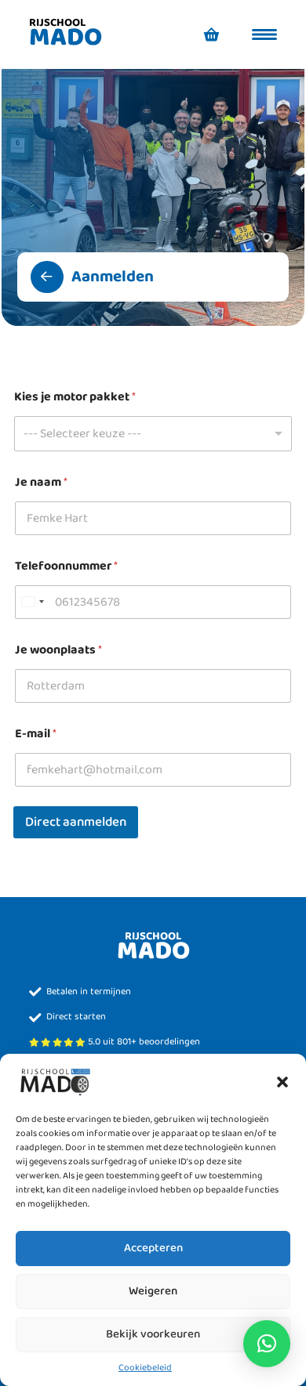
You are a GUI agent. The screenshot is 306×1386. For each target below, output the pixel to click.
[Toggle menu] (264, 35)
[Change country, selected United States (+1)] (32, 602)
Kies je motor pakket (75, 396)
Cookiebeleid (145, 1367)
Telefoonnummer (66, 566)
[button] (282, 1081)
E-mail (35, 733)
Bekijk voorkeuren (153, 1334)
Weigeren (153, 1291)
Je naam (41, 482)
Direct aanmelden (75, 822)
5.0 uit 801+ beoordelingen (144, 1042)
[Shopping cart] (212, 34)
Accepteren (153, 1248)
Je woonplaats (58, 649)
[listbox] (153, 433)
